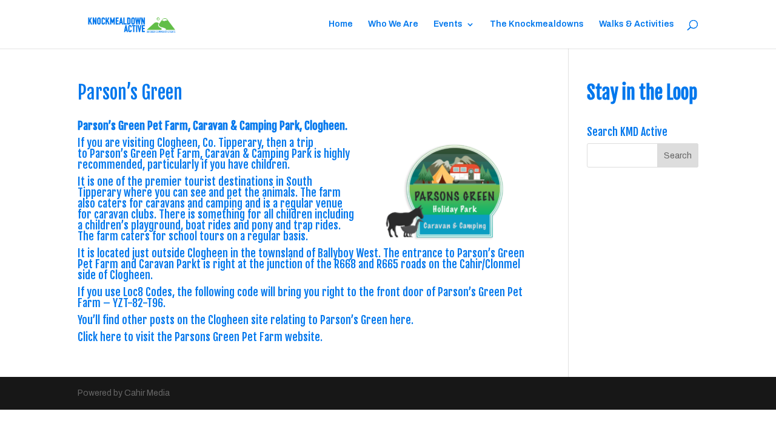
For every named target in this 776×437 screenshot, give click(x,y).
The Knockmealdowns (537, 24)
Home (341, 24)
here (400, 320)
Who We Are (393, 24)
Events (448, 24)
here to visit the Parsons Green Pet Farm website (210, 337)
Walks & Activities (636, 24)
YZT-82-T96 (138, 303)
